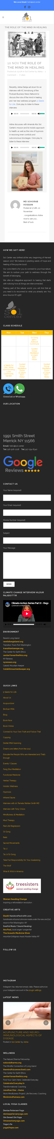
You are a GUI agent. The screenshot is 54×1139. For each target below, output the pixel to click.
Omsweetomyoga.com (14, 1121)
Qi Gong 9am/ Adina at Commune (34, 340)
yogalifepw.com (10, 1128)
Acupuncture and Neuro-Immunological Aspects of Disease (22, 1035)
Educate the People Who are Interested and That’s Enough (24, 756)
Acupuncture (8, 703)
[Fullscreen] (49, 624)
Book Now (7, 720)
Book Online (8, 726)
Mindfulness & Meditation (14, 815)
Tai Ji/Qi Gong (9, 854)
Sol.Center (29, 71)
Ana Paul (7, 930)
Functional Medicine (11, 775)
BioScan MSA (8, 709)
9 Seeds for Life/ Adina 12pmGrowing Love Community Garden (9, 370)
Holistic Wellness (10, 786)
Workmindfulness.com (14, 1097)
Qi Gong (6, 832)
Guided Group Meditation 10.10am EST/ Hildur (34, 354)
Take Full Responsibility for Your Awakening (21, 860)
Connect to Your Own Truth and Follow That (22, 732)
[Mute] (39, 114)
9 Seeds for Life (9, 692)
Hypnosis (7, 792)
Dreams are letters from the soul (17, 749)
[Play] (12, 114)
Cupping (6, 737)
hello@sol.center (33, 2)
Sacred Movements (11, 843)
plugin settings (35, 990)
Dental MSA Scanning (12, 743)
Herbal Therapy (9, 781)
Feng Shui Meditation (12, 769)
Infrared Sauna (9, 798)
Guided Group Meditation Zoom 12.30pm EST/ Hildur (22, 370)
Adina (40, 71)
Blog (5, 715)
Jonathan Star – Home (13, 1090)
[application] (27, 114)
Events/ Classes (10, 764)
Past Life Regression (11, 826)
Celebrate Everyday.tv (14, 1083)
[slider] (42, 113)
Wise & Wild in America (13, 871)
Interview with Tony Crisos (14, 809)
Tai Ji (5, 849)
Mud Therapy (9, 820)
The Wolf (7, 866)
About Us (7, 698)
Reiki (5, 837)
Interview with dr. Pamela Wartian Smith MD (21, 803)
